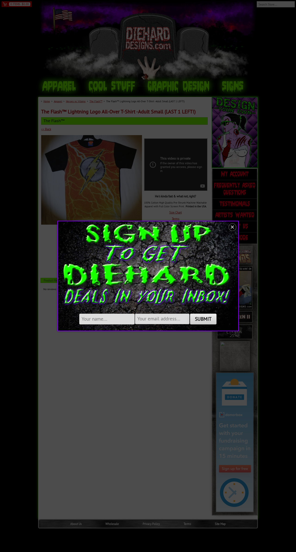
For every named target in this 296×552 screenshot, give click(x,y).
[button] (232, 227)
